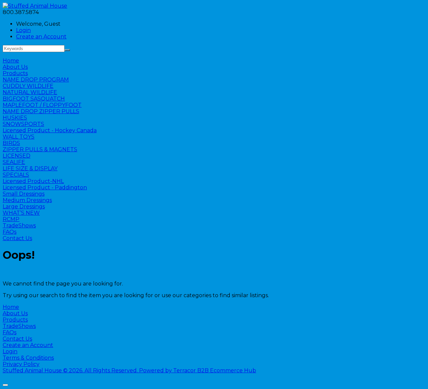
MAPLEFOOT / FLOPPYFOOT (42, 105)
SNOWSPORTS (23, 124)
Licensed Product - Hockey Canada (50, 130)
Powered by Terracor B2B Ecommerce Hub (197, 370)
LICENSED (16, 156)
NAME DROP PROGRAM (36, 79)
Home (11, 60)
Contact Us (17, 238)
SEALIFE (14, 162)
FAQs (9, 232)
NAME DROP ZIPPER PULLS (41, 111)
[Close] (5, 385)
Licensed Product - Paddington (45, 187)
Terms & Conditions (28, 358)
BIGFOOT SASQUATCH (34, 98)
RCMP (11, 219)
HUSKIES (15, 118)
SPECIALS (16, 175)
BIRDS (11, 143)
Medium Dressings (27, 200)
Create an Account (41, 36)
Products (15, 73)
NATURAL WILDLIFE (30, 92)
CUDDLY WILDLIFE (28, 86)
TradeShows (19, 225)
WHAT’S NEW (21, 213)
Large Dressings (24, 206)
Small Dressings (23, 194)
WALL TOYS (18, 137)
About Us (15, 67)
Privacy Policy (21, 364)
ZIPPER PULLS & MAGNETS (40, 149)
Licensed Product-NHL (33, 181)
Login (23, 30)
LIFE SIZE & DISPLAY (30, 168)
